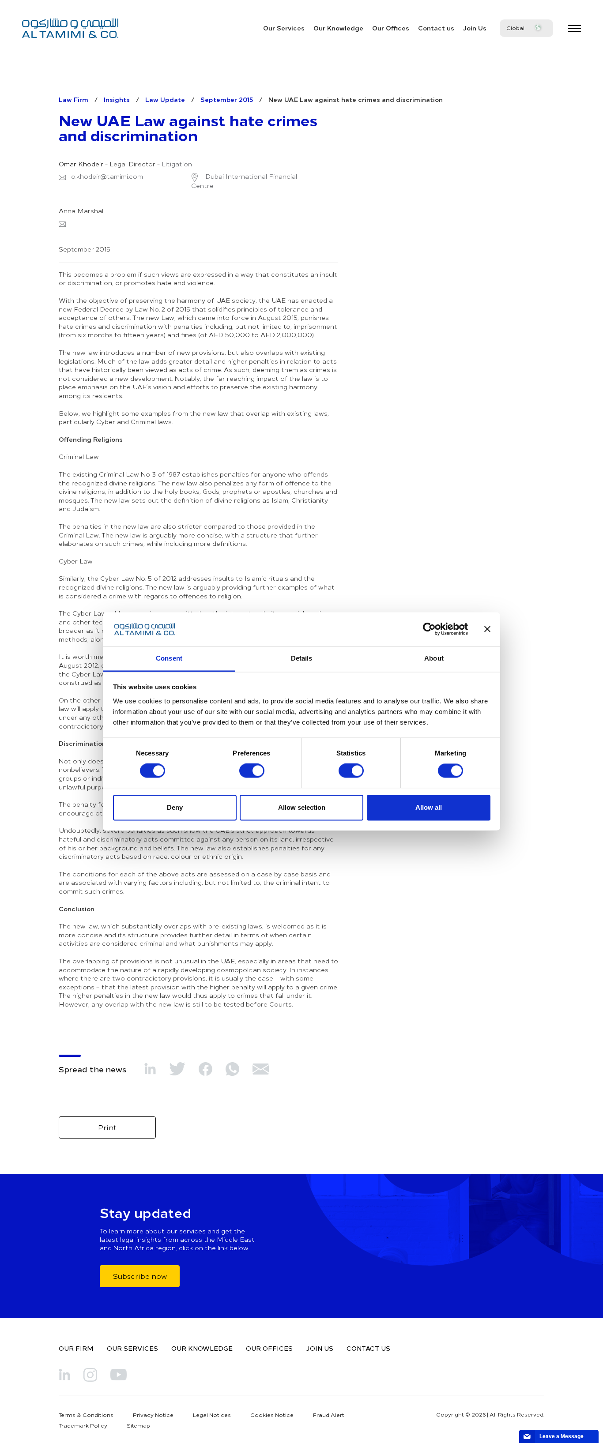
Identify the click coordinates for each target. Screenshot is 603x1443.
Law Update (165, 99)
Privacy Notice (153, 1414)
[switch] (251, 771)
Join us (319, 1348)
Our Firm (76, 1348)
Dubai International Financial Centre (244, 181)
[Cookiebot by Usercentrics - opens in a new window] (429, 629)
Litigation (177, 164)
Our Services (284, 27)
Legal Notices (212, 1414)
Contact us (436, 27)
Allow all (428, 807)
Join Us (474, 27)
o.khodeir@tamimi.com (107, 176)
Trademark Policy (83, 1425)
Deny (175, 807)
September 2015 (226, 99)
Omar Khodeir (81, 164)
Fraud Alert (328, 1414)
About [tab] (434, 658)
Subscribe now (140, 1276)
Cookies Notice (272, 1414)
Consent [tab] (169, 658)
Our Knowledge (338, 27)
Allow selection (301, 807)
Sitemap (138, 1425)
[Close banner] (487, 629)
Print (107, 1127)
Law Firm (73, 99)
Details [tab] (302, 658)
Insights (117, 99)
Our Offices (390, 27)
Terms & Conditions (86, 1414)
